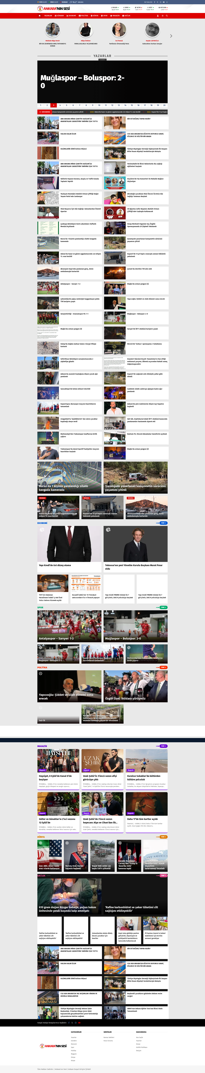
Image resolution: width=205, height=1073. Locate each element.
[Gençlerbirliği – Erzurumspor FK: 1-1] (48, 324)
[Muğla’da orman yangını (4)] (115, 294)
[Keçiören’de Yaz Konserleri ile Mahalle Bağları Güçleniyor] (115, 189)
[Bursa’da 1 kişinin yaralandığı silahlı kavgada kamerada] (48, 249)
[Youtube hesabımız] (164, 2)
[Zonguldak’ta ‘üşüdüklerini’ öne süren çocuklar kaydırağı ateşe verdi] (48, 429)
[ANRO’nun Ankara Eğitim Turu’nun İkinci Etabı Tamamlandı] (115, 1018)
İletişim (138, 1051)
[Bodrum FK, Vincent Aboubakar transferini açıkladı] (115, 444)
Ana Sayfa (139, 1037)
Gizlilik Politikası (141, 1047)
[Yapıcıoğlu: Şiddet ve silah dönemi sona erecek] (115, 309)
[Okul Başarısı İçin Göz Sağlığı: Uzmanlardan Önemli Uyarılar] (48, 219)
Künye (73, 1060)
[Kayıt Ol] (158, 15)
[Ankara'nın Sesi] (53, 10)
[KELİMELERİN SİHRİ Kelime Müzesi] (48, 159)
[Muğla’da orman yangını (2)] (115, 459)
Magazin (116, 16)
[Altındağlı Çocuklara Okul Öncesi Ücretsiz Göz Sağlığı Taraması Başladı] (115, 204)
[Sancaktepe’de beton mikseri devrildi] (48, 399)
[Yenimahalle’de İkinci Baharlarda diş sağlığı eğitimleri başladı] (115, 174)
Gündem (60, 16)
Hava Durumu (108, 1041)
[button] (40, 15)
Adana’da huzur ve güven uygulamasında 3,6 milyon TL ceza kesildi (52, 112)
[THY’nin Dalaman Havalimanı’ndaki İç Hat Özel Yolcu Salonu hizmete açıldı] (52, 583)
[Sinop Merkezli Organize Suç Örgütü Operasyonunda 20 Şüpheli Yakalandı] (115, 234)
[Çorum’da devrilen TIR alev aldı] (115, 279)
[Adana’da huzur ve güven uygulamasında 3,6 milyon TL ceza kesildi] (48, 264)
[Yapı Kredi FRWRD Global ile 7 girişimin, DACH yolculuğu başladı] (119, 583)
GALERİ (43, 2)
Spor (105, 16)
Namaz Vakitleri (109, 1037)
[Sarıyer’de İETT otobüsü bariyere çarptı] (115, 339)
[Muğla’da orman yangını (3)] (48, 339)
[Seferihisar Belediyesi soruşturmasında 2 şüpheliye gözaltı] (48, 369)
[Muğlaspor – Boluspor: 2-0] (115, 324)
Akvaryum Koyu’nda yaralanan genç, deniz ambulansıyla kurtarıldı (161, 112)
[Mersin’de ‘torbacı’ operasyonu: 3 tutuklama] (115, 354)
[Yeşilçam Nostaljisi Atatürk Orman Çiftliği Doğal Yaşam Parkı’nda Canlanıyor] (48, 204)
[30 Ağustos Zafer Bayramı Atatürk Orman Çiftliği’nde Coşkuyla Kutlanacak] (115, 219)
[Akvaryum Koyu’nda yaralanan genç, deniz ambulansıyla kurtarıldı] (48, 279)
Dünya (95, 16)
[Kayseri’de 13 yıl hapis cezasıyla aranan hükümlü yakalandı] (115, 264)
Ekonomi (72, 16)
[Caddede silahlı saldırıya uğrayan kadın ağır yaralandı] (115, 399)
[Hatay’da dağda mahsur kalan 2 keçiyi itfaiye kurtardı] (48, 354)
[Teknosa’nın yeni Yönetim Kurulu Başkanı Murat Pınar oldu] (136, 544)
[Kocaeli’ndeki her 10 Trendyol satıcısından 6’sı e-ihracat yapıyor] (85, 583)
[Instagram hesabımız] (160, 2)
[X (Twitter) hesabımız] (157, 2)
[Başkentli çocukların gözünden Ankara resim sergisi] (115, 1003)
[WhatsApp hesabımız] (167, 2)
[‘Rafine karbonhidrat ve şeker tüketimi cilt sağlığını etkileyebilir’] (49, 923)
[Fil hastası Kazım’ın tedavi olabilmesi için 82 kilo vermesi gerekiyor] (155, 923)
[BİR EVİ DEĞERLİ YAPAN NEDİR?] (115, 129)
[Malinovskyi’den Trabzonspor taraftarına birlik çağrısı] (48, 444)
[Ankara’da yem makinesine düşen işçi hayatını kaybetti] (115, 414)
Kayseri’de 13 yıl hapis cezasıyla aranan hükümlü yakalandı (106, 112)
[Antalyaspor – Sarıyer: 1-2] (48, 294)
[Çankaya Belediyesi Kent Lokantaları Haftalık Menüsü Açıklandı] (48, 234)
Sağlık (127, 16)
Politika (84, 16)
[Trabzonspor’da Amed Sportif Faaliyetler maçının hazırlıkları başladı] (48, 459)
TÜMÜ (102, 60)
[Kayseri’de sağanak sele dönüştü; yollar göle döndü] (115, 384)
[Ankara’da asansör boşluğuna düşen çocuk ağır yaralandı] (48, 384)
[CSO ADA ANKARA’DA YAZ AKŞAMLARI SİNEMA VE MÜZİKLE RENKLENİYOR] (48, 1003)
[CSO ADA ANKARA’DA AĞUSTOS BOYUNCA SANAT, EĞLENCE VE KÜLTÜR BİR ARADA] (115, 144)
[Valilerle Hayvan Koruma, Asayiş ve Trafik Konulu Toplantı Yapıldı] (48, 189)
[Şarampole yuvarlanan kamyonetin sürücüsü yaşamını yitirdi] (115, 249)
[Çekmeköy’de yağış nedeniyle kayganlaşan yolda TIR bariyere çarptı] (48, 309)
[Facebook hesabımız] (154, 2)
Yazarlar (48, 16)
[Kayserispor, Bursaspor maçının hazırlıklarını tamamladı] (48, 414)
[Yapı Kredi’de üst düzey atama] (69, 544)
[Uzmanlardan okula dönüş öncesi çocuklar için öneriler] (102, 923)
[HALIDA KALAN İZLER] (48, 144)
